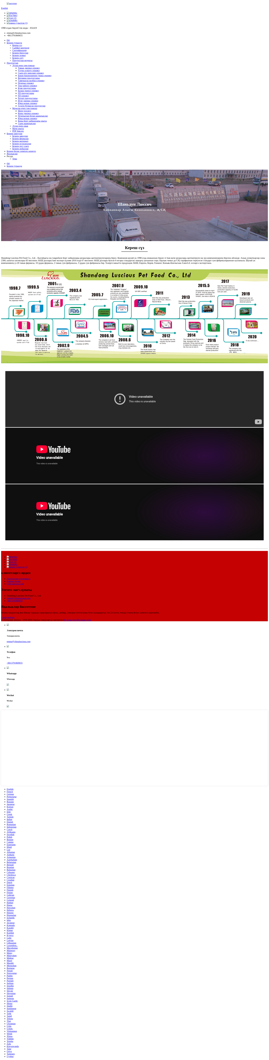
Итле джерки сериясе (28, 101)
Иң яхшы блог (70, 620)
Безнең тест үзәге (20, 146)
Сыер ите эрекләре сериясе (31, 73)
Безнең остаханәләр (21, 143)
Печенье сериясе (26, 83)
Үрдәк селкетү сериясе (29, 70)
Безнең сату (18, 58)
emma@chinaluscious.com (18, 598)
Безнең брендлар (20, 53)
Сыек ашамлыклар (27, 123)
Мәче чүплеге (24, 111)
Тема (14, 159)
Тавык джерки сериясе (29, 68)
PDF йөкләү (18, 131)
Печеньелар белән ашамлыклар (33, 116)
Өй (8, 40)
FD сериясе (23, 96)
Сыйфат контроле (20, 48)
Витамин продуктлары (29, 78)
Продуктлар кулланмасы (18, 579)
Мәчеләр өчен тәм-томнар (24, 108)
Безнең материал (20, 141)
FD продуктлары (26, 93)
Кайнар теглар (13, 581)
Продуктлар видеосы (22, 60)
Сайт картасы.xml (15, 584)
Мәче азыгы (18, 128)
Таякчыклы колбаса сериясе (31, 80)
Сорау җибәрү (8, 617)
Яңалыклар (12, 154)
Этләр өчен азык (20, 126)
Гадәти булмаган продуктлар (31, 106)
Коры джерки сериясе (28, 113)
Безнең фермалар (20, 138)
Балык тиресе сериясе (28, 91)
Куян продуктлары (27, 88)
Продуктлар (12, 63)
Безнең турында (14, 43)
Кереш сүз (17, 45)
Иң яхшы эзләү (84, 620)
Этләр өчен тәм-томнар (23, 65)
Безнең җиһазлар (20, 149)
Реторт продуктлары (28, 98)
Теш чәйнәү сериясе (27, 85)
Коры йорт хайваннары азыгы (32, 121)
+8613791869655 (15, 601)
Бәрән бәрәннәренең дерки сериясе (34, 75)
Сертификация (19, 50)
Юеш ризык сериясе (27, 103)
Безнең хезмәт (19, 55)
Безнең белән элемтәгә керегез (21, 151)
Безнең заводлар (14, 133)
